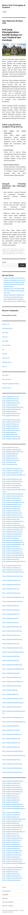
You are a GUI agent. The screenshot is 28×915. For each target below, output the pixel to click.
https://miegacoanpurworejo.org (12, 534)
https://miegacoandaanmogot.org (12, 838)
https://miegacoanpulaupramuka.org (13, 597)
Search (4, 262)
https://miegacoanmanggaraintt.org (13, 502)
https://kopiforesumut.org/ (10, 400)
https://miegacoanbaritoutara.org (12, 532)
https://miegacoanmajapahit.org (12, 772)
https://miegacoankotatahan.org (12, 626)
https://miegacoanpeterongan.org (12, 789)
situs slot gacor (6, 388)
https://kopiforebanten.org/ (10, 396)
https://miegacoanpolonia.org (11, 783)
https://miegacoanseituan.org (11, 785)
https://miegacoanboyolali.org (11, 812)
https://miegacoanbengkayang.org (12, 553)
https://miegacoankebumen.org (11, 829)
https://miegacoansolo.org (10, 796)
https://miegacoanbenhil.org (10, 656)
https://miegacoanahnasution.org (12, 576)
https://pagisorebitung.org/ (10, 424)
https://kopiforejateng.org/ (10, 398)
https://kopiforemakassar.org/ (11, 438)
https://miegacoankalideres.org (11, 677)
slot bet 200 (5, 324)
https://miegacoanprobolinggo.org (12, 825)
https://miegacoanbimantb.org (11, 498)
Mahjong (4, 898)
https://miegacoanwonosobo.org (12, 631)
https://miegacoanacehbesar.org (12, 513)
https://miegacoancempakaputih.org (13, 555)
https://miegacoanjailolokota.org (12, 540)
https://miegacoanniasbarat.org (11, 504)
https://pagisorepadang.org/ (10, 426)
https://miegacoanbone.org (10, 833)
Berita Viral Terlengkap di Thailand (10, 910)
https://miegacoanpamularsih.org (12, 791)
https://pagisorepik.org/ (9, 411)
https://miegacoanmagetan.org (11, 506)
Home (4, 887)
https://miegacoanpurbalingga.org (12, 804)
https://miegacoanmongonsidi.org (12, 751)
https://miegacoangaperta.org (11, 759)
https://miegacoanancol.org (10, 559)
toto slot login (6, 345)
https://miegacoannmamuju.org (11, 500)
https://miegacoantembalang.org (12, 768)
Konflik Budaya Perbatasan (15, 250)
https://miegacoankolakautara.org (12, 698)
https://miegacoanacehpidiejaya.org (13, 542)
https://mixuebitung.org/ (9, 405)
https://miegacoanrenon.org (10, 589)
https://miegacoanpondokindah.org (13, 669)
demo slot (5, 332)
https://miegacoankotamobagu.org (12, 494)
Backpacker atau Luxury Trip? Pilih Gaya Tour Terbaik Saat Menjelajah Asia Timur (14, 291)
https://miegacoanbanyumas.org (12, 479)
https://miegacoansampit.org (11, 814)
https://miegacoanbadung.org (11, 508)
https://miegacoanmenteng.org (11, 686)
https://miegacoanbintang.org (11, 483)
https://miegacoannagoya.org (11, 747)
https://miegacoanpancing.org (11, 880)
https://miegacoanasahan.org (11, 523)
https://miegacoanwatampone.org (12, 529)
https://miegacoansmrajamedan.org (13, 572)
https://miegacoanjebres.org (10, 798)
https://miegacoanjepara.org (10, 817)
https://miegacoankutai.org (10, 538)
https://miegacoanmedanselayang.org (13, 755)
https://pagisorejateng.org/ (10, 428)
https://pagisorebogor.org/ (10, 447)
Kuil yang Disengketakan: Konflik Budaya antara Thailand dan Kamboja (12, 34)
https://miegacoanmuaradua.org (12, 707)
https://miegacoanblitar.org (10, 823)
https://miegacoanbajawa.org (11, 487)
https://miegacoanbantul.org (11, 874)
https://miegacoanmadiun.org (11, 567)
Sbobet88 (5, 894)
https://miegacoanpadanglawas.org (12, 806)
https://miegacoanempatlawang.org (13, 525)
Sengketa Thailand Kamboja (16, 252)
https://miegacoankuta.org (10, 802)
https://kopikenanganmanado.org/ (12, 451)
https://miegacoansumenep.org (11, 869)
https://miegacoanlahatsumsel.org (12, 867)
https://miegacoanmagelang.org (12, 787)
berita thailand (14, 249)
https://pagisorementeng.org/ (11, 419)
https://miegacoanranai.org (10, 622)
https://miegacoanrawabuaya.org (12, 664)
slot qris (4, 353)
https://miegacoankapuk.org (10, 842)
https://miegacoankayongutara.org (12, 470)
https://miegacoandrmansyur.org (12, 570)
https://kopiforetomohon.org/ (11, 436)
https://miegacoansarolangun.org (12, 548)
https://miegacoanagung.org (10, 610)
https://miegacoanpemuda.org (11, 584)
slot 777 (4, 366)
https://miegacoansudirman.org (11, 840)
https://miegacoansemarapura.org (12, 827)
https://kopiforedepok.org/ (10, 454)
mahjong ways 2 (7, 362)
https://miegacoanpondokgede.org (12, 681)
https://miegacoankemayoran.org (12, 648)
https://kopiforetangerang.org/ (11, 409)
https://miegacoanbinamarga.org (12, 639)
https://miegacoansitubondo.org (12, 861)
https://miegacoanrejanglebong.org (13, 521)
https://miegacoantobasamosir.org (12, 517)
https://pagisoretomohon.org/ (11, 422)
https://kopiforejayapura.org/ (11, 403)
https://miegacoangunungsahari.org (13, 557)
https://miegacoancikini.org (10, 660)
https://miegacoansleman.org (11, 742)
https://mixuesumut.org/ (9, 464)
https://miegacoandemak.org (11, 546)
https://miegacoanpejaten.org (11, 844)
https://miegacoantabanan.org (11, 510)
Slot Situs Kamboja (7, 902)
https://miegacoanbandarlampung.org (13, 721)
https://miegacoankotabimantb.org (12, 652)
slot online (5, 341)
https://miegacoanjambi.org (10, 726)
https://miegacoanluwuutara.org (12, 515)
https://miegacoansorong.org (11, 730)
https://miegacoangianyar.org (11, 738)
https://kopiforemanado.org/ (11, 460)
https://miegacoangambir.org (11, 848)
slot (3, 349)
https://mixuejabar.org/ (9, 462)
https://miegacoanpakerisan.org (12, 565)
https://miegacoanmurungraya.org (12, 496)
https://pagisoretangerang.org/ (11, 449)
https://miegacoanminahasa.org (12, 734)
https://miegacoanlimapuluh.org (12, 551)
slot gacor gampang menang (10, 383)
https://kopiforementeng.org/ (11, 430)
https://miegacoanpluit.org (10, 694)
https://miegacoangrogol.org (11, 673)
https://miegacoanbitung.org (11, 857)
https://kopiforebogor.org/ (10, 458)
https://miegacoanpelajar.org (11, 800)
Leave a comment (20, 253)
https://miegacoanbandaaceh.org (12, 846)
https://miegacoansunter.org (11, 836)
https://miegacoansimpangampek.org (13, 527)
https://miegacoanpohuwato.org (12, 473)
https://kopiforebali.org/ (9, 456)
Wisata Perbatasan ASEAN (8, 253)
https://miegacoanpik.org (10, 690)
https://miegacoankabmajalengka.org (13, 831)
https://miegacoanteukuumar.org (12, 878)
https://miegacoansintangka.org (12, 485)
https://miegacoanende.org (10, 605)
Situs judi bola (6, 891)
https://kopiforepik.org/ (9, 432)
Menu (4, 11)
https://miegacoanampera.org (11, 635)
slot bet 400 (5, 358)
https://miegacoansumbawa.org (11, 536)
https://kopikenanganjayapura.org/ (12, 407)
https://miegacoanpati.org (10, 871)
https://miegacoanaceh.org (10, 618)
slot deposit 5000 (7, 328)
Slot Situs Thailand (7, 905)
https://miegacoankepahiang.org (12, 859)
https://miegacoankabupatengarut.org (13, 819)
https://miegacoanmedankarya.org (12, 781)
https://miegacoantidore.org (10, 614)
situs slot (5, 337)
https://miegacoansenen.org (10, 643)
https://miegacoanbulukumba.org (12, 481)
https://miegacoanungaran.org (11, 821)
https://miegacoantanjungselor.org (12, 717)
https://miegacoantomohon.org (11, 855)
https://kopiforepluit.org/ (9, 434)
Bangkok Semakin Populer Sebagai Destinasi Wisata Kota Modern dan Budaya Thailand (14, 284)
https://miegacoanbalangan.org (11, 876)
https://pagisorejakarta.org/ (10, 415)
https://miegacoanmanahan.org (11, 468)
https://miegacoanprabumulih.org (12, 601)
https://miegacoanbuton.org (10, 519)
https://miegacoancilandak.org (11, 852)
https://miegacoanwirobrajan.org (12, 764)
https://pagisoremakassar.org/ (11, 413)
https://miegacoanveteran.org (11, 793)
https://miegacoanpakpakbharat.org (13, 544)
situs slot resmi (6, 379)
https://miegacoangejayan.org (11, 580)
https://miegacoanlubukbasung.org (12, 702)
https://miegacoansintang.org (11, 593)
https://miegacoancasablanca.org (12, 850)
